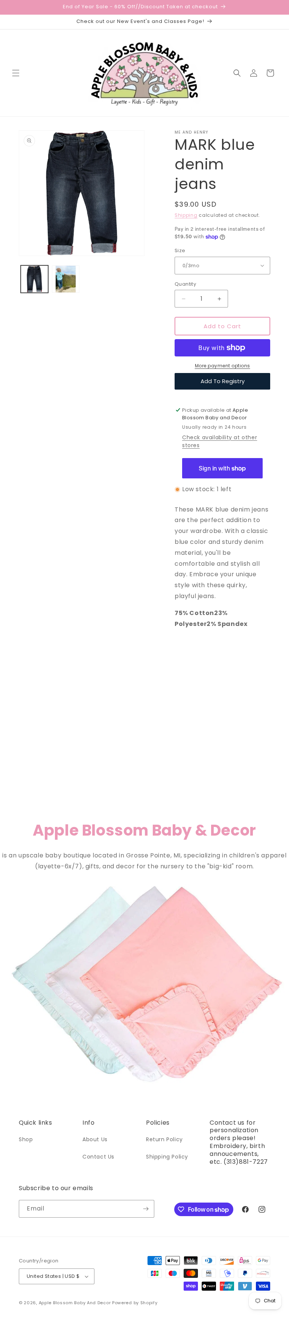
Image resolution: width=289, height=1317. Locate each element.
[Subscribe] (145, 1209)
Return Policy (164, 1139)
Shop (26, 1139)
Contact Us (98, 1156)
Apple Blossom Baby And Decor (75, 1303)
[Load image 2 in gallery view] (65, 279)
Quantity (185, 284)
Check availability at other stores (219, 441)
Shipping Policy (167, 1156)
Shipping (186, 215)
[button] (16, 73)
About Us (95, 1139)
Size (180, 250)
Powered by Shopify (135, 1303)
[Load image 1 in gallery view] (34, 279)
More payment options (222, 365)
